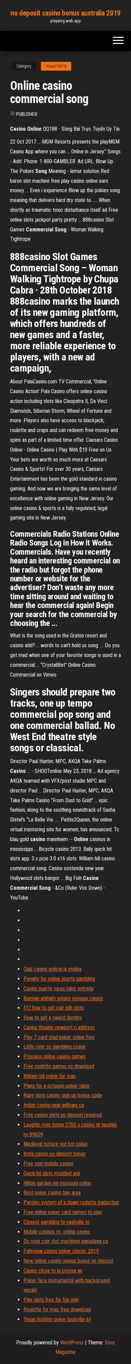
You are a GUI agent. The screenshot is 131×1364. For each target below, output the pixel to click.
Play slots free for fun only (51, 1299)
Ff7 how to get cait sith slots (54, 1008)
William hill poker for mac (50, 1076)
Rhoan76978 (56, 66)
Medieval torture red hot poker (56, 1144)
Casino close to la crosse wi (53, 1270)
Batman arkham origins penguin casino (63, 998)
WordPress (72, 1342)
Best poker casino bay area (52, 1192)
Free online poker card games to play (63, 1212)
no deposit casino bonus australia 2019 (65, 13)
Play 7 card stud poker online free (59, 1037)
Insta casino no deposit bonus (55, 1154)
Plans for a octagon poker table (57, 1086)
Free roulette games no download (59, 1066)
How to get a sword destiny (53, 1017)
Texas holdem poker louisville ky (57, 1319)
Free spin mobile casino (48, 1163)
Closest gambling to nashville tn (56, 1222)
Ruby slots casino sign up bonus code (63, 1095)
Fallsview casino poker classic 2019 (61, 1251)
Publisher (26, 114)
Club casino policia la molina (53, 969)
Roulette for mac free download (57, 1309)
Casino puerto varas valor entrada (58, 988)
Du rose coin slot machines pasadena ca (66, 1241)
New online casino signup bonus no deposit (69, 1261)
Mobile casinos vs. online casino (57, 1232)
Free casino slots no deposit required (63, 1115)
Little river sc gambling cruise (55, 1046)
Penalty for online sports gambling (59, 979)
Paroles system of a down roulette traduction (71, 1202)
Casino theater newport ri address (59, 1027)
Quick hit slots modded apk (52, 1173)
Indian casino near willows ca (54, 1105)
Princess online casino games (55, 1056)
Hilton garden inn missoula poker (57, 1183)
